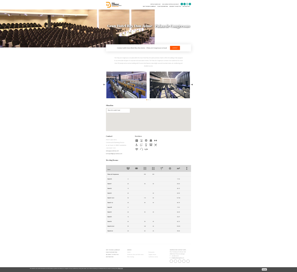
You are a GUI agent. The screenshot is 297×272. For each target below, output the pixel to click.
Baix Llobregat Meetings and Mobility (170, 4)
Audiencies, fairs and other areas (135, 254)
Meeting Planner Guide (155, 4)
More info (120, 268)
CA (181, 4)
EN (187, 4)
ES (184, 4)
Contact (175, 48)
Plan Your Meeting (162, 6)
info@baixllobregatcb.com (177, 258)
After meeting (130, 257)
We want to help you (175, 6)
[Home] (113, 4)
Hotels (128, 252)
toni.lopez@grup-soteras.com (114, 153)
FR (189, 4)
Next (192, 85)
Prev (104, 85)
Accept (264, 269)
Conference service (153, 257)
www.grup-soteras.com (112, 151)
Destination (186, 6)
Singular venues (152, 254)
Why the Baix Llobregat (149, 6)
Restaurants (151, 252)
